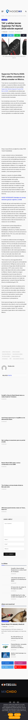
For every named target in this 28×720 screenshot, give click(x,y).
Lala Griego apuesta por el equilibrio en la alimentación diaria (18, 579)
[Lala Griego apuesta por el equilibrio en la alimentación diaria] (14, 409)
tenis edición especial (18, 358)
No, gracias (17, 714)
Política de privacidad (14, 717)
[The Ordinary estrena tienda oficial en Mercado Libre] (14, 476)
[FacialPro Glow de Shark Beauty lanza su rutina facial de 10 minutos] (14, 386)
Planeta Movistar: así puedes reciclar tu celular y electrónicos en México (18, 646)
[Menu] (2, 11)
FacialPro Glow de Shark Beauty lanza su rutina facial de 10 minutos (18, 570)
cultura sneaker (16, 351)
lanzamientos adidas (17, 354)
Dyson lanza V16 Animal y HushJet (12, 624)
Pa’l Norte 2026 (6, 356)
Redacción (5, 31)
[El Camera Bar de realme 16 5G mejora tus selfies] (5, 589)
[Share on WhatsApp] (17, 35)
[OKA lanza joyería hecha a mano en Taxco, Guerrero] (14, 499)
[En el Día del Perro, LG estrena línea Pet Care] (5, 639)
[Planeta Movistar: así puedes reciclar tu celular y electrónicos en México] (5, 646)
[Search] (26, 11)
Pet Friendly (5, 621)
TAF (10, 358)
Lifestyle (4, 19)
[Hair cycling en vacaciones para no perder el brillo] (14, 431)
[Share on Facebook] (4, 35)
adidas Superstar (6, 351)
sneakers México (16, 356)
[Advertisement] (14, 131)
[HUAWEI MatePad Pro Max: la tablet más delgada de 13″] (5, 597)
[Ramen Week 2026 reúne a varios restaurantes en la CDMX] (14, 454)
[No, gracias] (26, 711)
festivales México (6, 354)
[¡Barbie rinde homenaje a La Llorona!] (5, 655)
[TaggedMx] (14, 11)
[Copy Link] (24, 35)
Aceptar (10, 714)
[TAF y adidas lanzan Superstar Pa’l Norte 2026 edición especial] (14, 47)
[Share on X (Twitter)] (11, 35)
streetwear (5, 358)
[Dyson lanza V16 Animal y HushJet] (14, 615)
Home (2, 15)
